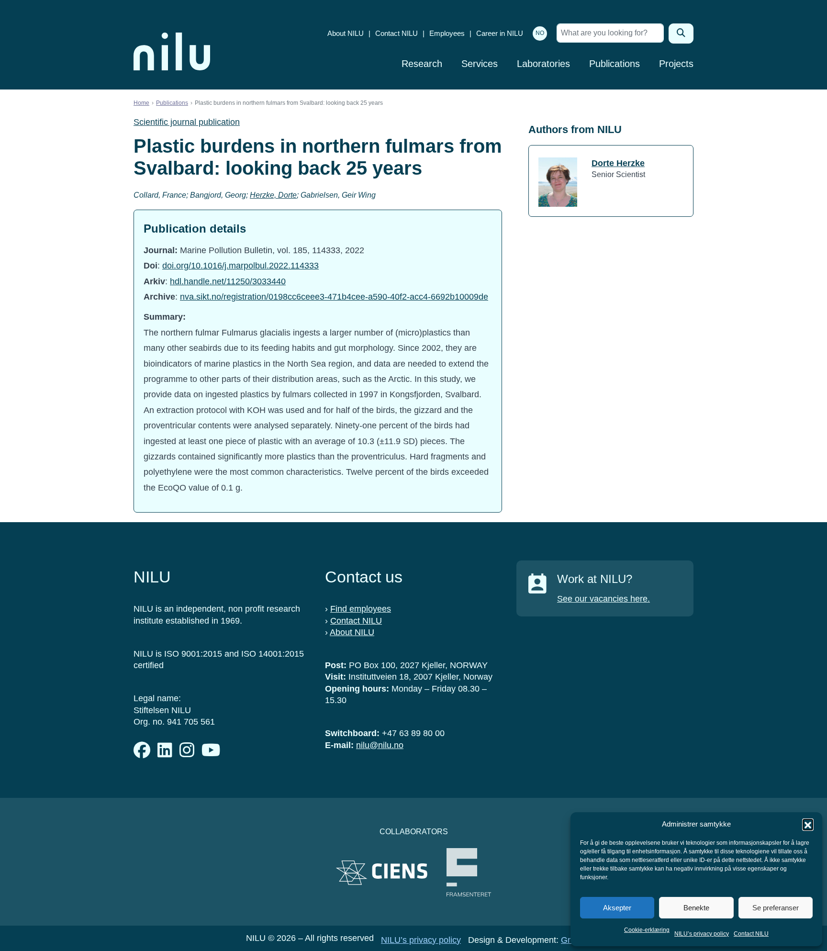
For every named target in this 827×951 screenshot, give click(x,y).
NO (540, 33)
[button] (808, 824)
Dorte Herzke (618, 163)
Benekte (696, 908)
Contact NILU (751, 933)
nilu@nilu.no (379, 745)
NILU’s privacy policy (701, 933)
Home (141, 103)
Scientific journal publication (187, 122)
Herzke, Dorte (273, 195)
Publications (614, 63)
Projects (676, 63)
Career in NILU (499, 33)
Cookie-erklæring (647, 930)
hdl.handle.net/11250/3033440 (228, 281)
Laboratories (543, 63)
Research (422, 63)
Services (479, 63)
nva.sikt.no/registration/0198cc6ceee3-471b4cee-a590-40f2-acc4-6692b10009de (334, 297)
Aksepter (617, 908)
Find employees (360, 609)
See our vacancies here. (603, 599)
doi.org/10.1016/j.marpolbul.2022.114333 (240, 265)
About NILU (345, 33)
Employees (447, 33)
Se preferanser (775, 908)
